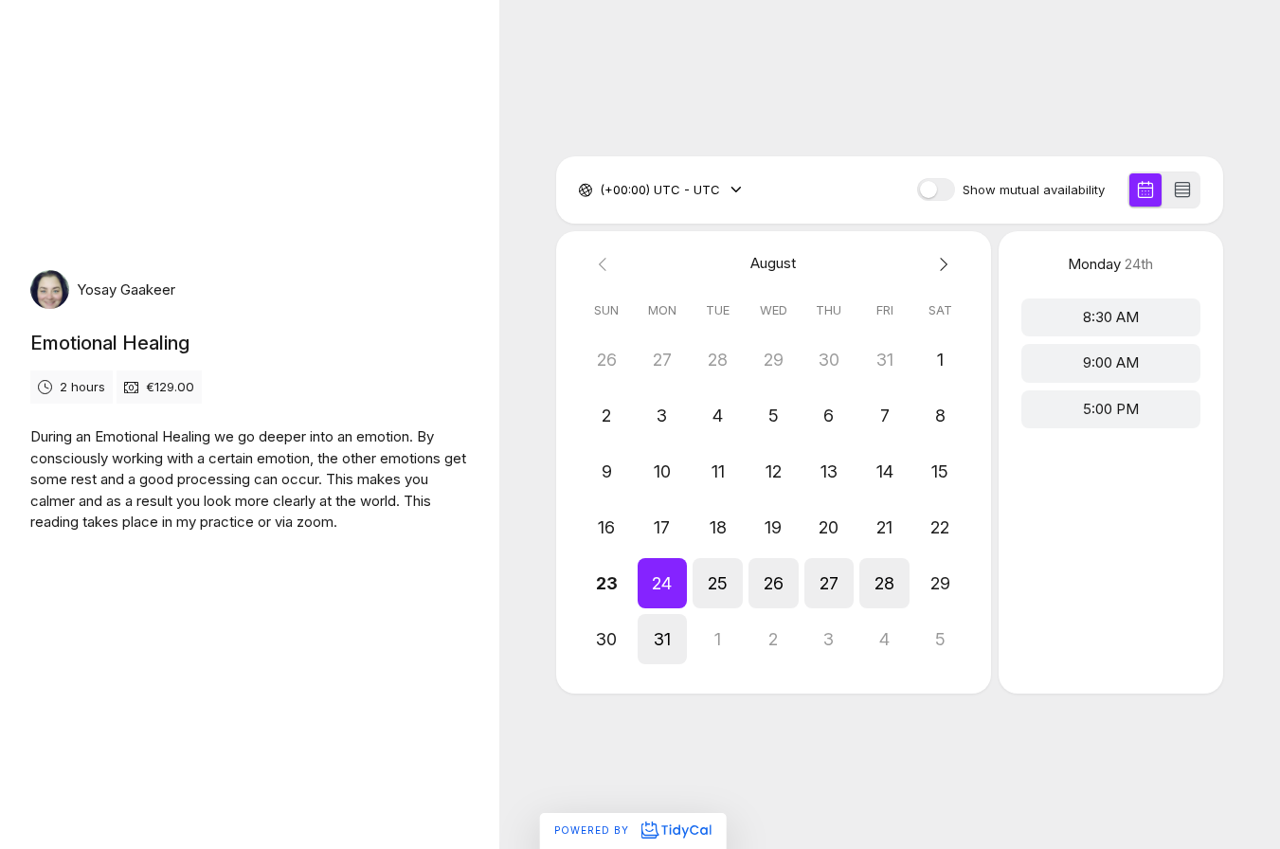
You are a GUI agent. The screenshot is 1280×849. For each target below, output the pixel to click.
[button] (663, 583)
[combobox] (602, 190)
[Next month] (940, 264)
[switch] (936, 189)
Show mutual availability (1034, 190)
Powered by (593, 830)
